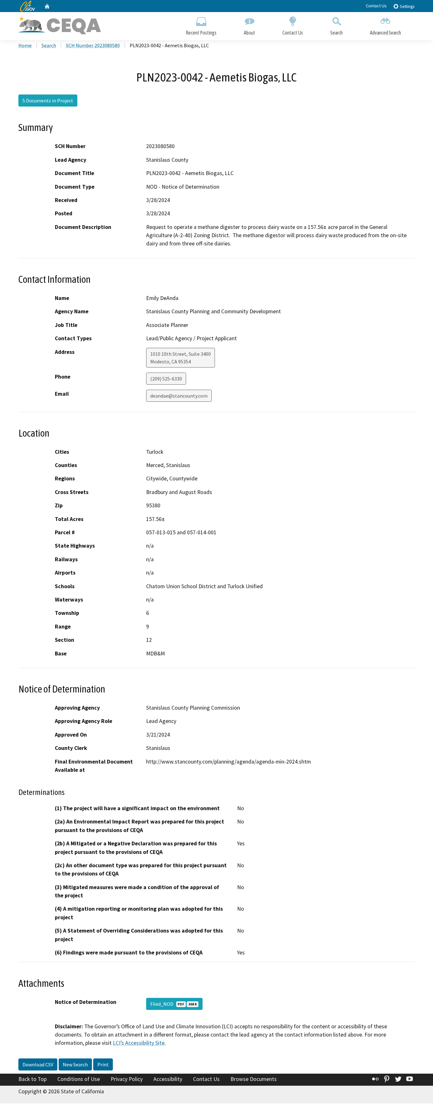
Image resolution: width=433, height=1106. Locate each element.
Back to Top (32, 1079)
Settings (406, 6)
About (249, 33)
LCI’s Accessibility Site (139, 1042)
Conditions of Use (78, 1079)
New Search (75, 1064)
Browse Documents (253, 1079)
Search (336, 33)
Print (103, 1064)
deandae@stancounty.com (179, 396)
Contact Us (376, 6)
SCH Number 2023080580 (93, 45)
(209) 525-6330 (166, 378)
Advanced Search (385, 33)
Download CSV (38, 1064)
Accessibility (167, 1079)
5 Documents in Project (48, 100)
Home (25, 45)
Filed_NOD (173, 1004)
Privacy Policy (127, 1079)
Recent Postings (201, 33)
